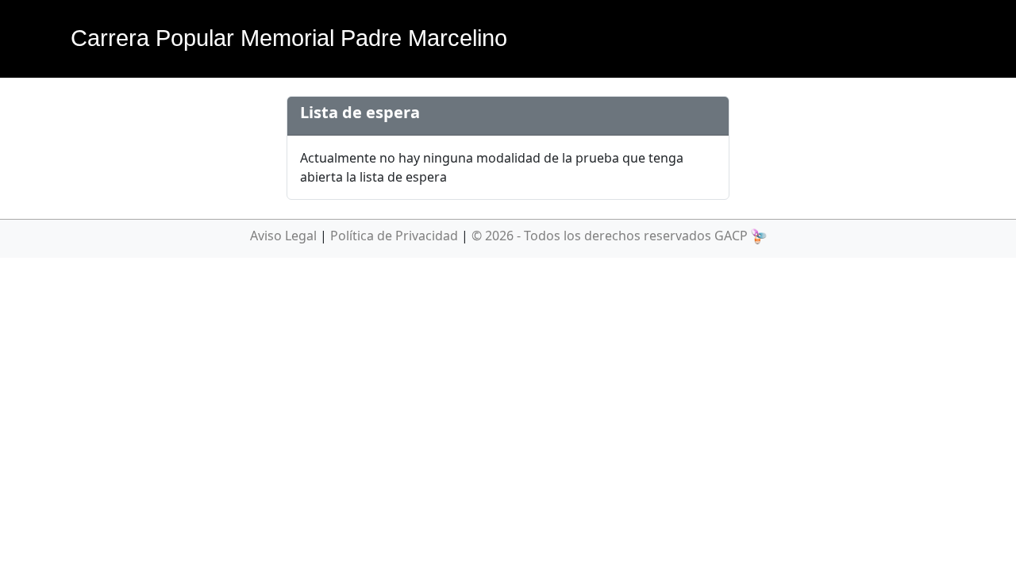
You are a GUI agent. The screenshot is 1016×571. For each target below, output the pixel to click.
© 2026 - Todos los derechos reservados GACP (609, 235)
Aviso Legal (283, 235)
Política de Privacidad (394, 235)
